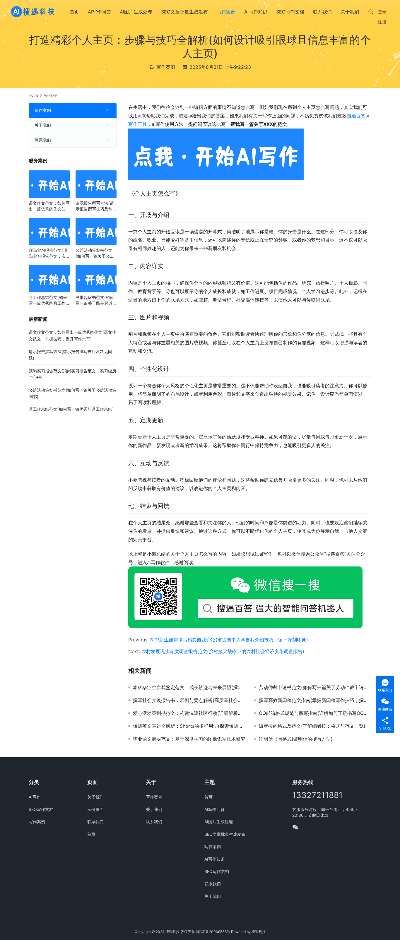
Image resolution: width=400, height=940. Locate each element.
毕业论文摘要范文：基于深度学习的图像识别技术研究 (189, 739)
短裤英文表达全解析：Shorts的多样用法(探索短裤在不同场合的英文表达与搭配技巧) (189, 726)
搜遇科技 (259, 931)
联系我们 (322, 12)
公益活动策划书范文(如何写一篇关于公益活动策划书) (95, 253)
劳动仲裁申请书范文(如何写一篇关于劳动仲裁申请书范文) (315, 687)
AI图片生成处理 (136, 12)
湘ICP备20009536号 (213, 931)
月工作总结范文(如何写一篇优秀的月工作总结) (49, 300)
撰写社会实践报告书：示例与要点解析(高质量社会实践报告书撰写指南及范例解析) (189, 700)
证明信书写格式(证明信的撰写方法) (296, 739)
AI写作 (35, 797)
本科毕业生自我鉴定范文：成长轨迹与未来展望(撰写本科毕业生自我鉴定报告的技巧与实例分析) (189, 687)
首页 (74, 12)
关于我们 (350, 12)
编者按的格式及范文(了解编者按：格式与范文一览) (312, 726)
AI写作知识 (255, 12)
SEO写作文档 (290, 12)
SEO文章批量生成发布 (184, 12)
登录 (382, 12)
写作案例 (226, 12)
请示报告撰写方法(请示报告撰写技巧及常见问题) (96, 206)
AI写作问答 (99, 12)
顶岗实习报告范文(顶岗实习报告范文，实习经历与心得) (49, 253)
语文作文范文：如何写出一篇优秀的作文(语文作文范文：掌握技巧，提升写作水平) (49, 206)
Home (33, 95)
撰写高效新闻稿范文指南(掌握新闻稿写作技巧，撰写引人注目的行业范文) (315, 700)
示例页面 (95, 809)
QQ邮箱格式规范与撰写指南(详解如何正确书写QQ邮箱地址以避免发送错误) (315, 713)
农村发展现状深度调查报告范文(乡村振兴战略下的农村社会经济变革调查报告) (222, 651)
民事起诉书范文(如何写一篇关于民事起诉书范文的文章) (96, 300)
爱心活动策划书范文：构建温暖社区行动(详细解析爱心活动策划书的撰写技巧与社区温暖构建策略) (189, 713)
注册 (382, 22)
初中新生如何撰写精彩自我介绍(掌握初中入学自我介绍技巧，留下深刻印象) (229, 640)
